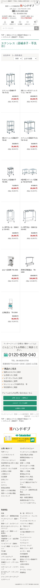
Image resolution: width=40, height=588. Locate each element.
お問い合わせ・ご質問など (20, 398)
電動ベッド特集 (25, 471)
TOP (2, 35)
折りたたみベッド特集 (27, 466)
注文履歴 (4, 477)
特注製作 (23, 460)
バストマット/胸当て (26, 523)
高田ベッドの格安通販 (8, 490)
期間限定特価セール (26, 457)
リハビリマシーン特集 (27, 468)
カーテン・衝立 (25, 551)
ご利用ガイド (5, 474)
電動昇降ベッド (6, 536)
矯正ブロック (24, 529)
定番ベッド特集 (25, 463)
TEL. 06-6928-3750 (20, 360)
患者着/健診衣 (24, 556)
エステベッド (5, 579)
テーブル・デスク (26, 570)
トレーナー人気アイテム (28, 503)
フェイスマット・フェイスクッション (28, 517)
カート (3, 482)
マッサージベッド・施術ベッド (10, 520)
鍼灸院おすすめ (25, 494)
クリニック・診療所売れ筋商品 (28, 491)
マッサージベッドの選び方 (28, 452)
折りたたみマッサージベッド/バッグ (10, 527)
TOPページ (5, 452)
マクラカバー (24, 543)
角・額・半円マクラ (26, 513)
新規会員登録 (5, 488)
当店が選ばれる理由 (26, 455)
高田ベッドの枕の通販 (8, 493)
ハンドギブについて (7, 455)
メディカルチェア (7, 556)
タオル (22, 567)
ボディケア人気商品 (26, 479)
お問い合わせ (5, 466)
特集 (2, 513)
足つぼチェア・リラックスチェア (10, 573)
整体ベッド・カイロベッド (10, 523)
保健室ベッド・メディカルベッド (10, 563)
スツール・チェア (26, 545)
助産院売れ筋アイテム (27, 500)
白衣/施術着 (24, 554)
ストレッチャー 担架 (8, 559)
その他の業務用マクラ (27, 532)
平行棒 (3, 551)
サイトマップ (5, 496)
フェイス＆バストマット (28, 521)
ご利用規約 (4, 457)
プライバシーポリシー (8, 460)
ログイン (4, 485)
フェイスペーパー (26, 537)
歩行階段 (4, 554)
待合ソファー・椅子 (26, 548)
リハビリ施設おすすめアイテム (28, 483)
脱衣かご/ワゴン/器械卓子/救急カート (19, 35)
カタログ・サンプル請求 (20, 403)
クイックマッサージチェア (10, 577)
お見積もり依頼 (20, 408)
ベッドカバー (24, 540)
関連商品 (23, 572)
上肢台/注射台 (24, 564)
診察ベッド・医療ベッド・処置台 (10, 532)
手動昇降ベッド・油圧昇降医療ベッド (10, 540)
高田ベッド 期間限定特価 (10, 516)
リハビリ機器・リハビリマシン (10, 547)
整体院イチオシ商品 (26, 477)
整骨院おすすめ (25, 474)
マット (22, 534)
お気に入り (4, 479)
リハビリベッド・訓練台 (9, 543)
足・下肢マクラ (25, 526)
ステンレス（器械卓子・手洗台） (14, 37)
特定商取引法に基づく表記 (10, 463)
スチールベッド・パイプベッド (10, 568)
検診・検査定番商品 (26, 497)
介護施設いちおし (26, 487)
